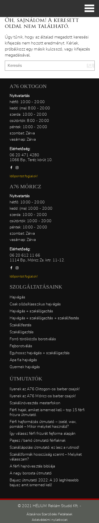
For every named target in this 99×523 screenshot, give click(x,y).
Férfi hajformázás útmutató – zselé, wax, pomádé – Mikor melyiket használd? (43, 424)
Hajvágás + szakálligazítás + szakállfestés (44, 318)
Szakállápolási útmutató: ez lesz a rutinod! (44, 447)
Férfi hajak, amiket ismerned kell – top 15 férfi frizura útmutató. (47, 412)
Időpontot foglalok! (24, 176)
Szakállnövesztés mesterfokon (35, 403)
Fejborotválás (21, 346)
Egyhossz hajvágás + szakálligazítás (40, 353)
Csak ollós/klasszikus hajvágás (35, 304)
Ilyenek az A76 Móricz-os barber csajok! (43, 396)
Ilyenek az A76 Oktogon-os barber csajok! (45, 389)
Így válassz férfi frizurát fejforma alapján (42, 433)
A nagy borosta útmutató (31, 473)
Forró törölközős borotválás (33, 339)
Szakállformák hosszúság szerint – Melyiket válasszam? (46, 457)
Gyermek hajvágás (25, 367)
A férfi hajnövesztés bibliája (32, 466)
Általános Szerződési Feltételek (49, 514)
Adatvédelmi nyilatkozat (49, 520)
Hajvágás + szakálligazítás (31, 311)
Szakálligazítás (22, 332)
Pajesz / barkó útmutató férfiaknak (38, 440)
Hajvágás (17, 297)
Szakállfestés (20, 325)
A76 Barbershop (18, 7)
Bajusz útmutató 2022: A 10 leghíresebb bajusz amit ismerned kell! (44, 482)
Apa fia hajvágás (23, 360)
